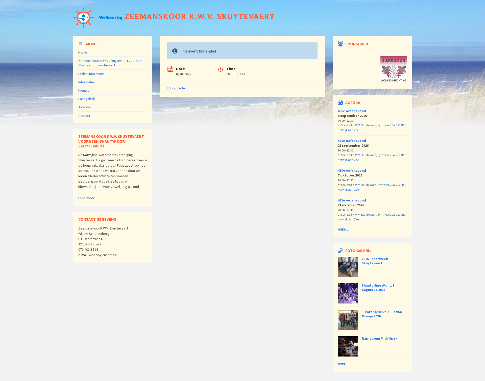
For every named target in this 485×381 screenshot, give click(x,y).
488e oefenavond (352, 111)
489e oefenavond (352, 140)
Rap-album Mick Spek (379, 338)
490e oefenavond (352, 170)
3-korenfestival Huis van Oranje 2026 (382, 314)
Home (82, 52)
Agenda (84, 107)
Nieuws (83, 90)
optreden (179, 88)
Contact (84, 115)
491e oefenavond (352, 200)
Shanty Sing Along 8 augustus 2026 (378, 287)
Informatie (86, 82)
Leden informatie (91, 73)
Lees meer (86, 198)
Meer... (343, 229)
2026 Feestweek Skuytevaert (375, 261)
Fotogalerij (86, 98)
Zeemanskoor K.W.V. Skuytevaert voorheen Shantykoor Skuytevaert (110, 62)
